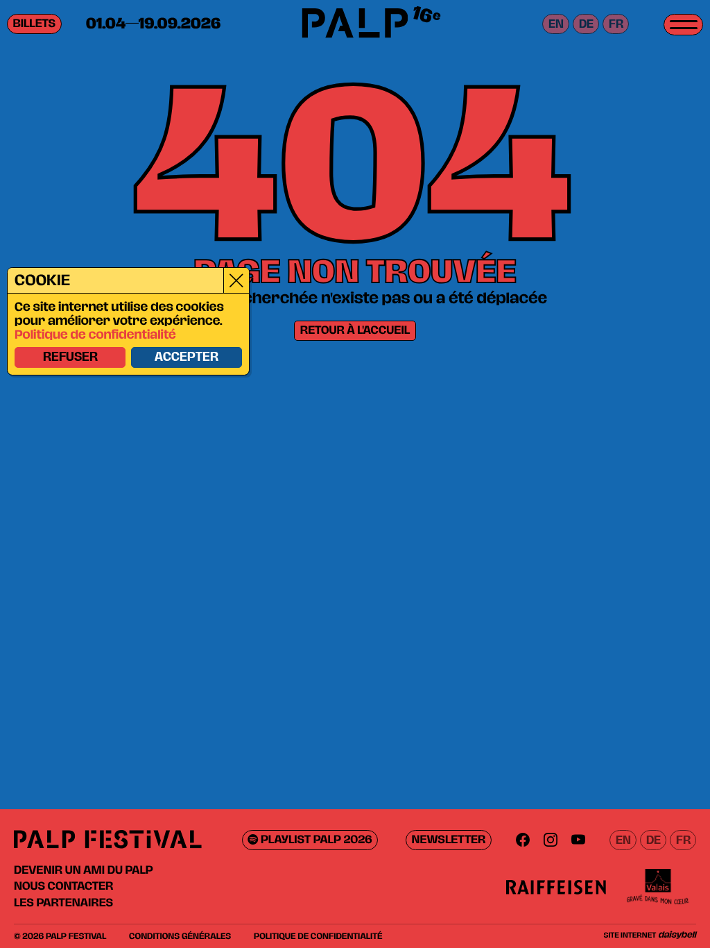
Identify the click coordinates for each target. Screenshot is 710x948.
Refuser (70, 357)
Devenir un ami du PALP (83, 870)
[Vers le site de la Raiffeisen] (556, 886)
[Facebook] (522, 840)
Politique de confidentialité (95, 335)
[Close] (236, 280)
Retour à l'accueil (355, 331)
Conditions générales (180, 936)
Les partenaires (63, 903)
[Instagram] (550, 840)
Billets (34, 24)
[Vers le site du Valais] (658, 886)
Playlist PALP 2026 (315, 840)
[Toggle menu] (683, 24)
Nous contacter (64, 886)
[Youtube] (578, 840)
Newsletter (449, 840)
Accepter (186, 357)
